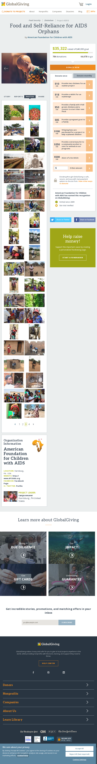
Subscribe (67, 622)
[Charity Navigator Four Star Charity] (29, 739)
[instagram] (48, 672)
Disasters (70, 11)
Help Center (48, 663)
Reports (18, 96)
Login (89, 4)
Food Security (34, 20)
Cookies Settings (79, 759)
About (31, 11)
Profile (19, 486)
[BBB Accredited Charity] (50, 739)
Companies (57, 11)
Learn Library (12, 719)
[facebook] (33, 672)
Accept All (79, 748)
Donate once (61, 76)
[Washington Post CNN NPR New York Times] (48, 732)
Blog (80, 11)
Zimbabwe (49, 20)
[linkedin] (64, 672)
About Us (9, 711)
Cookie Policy (22, 755)
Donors (8, 685)
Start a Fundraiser (73, 257)
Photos (30, 96)
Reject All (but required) (79, 754)
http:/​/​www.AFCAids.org (12, 477)
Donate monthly (84, 75)
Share (41, 96)
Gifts (93, 11)
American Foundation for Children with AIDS (50, 37)
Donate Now (72, 67)
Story (7, 96)
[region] (48, 754)
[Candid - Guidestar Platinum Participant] (38, 739)
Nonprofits (43, 11)
